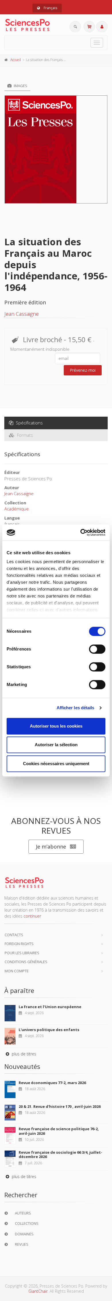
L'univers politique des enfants (49, 1029)
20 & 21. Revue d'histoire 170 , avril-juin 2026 (60, 1106)
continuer (32, 916)
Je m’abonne (51, 846)
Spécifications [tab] (29, 423)
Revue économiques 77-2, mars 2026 (52, 1082)
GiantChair (38, 1291)
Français (50, 7)
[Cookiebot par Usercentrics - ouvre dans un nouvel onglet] (80, 532)
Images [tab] (20, 85)
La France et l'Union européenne (50, 1006)
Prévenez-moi (83, 370)
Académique (16, 509)
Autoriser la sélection (56, 744)
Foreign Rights (19, 943)
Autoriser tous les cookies (56, 726)
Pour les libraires (22, 952)
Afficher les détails (75, 707)
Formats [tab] (24, 435)
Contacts (14, 934)
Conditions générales (26, 961)
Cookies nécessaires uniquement (56, 763)
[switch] (97, 649)
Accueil (15, 59)
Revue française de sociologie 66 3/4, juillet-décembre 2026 (60, 1154)
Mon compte (17, 970)
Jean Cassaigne (21, 313)
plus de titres (23, 1054)
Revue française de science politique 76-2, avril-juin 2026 (59, 1131)
